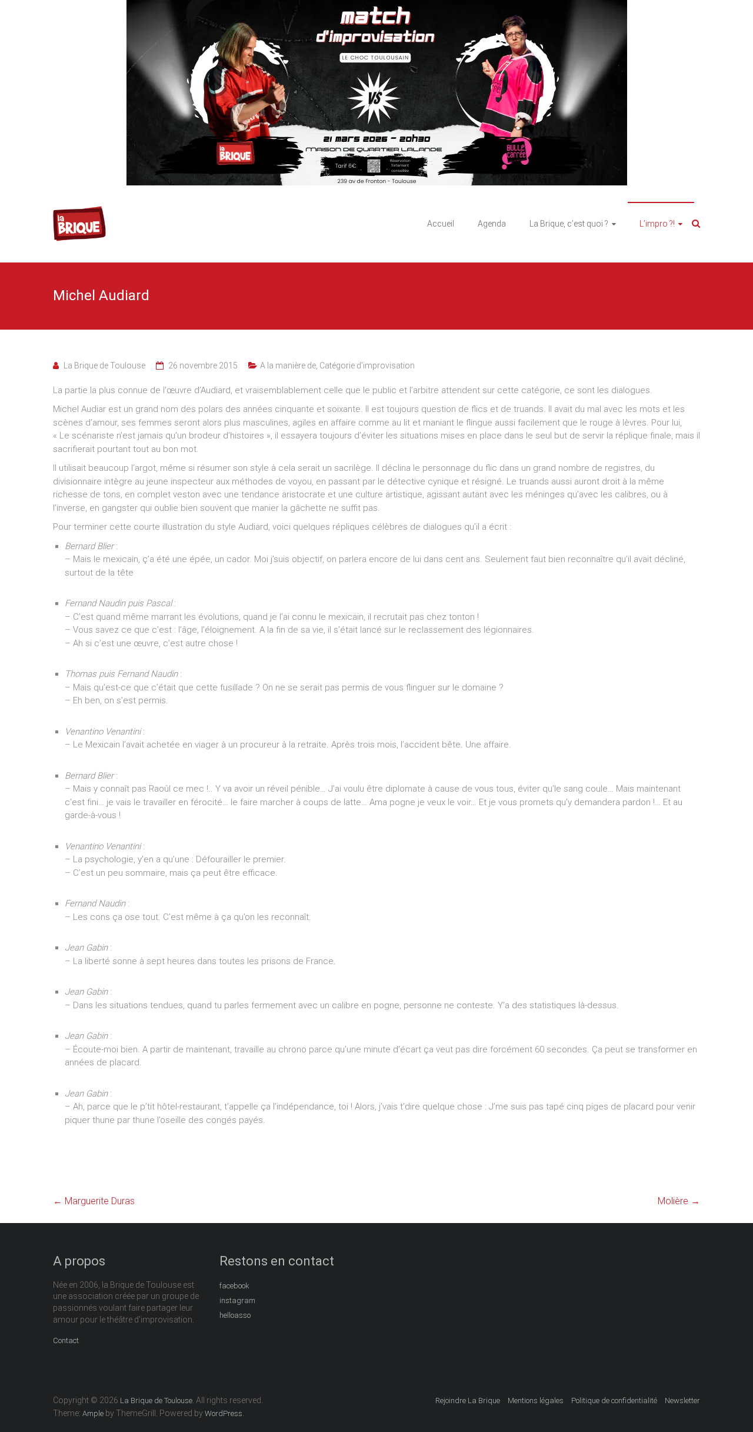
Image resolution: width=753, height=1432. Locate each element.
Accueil (440, 223)
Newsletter (682, 1400)
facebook (234, 1285)
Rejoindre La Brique (467, 1400)
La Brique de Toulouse (104, 365)
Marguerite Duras (94, 1201)
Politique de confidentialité (614, 1400)
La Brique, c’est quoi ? (568, 223)
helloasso (235, 1315)
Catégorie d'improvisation (367, 365)
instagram (237, 1300)
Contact (66, 1340)
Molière (679, 1201)
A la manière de (288, 365)
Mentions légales (536, 1400)
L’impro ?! (657, 223)
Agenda (492, 223)
